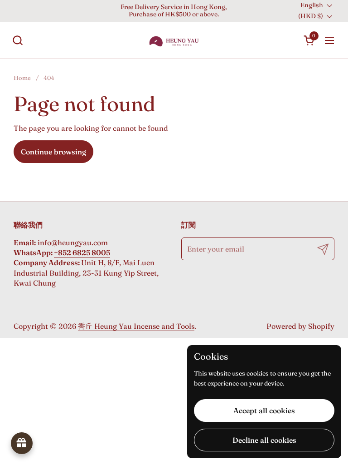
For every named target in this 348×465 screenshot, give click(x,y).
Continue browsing (53, 151)
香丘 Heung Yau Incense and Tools (136, 326)
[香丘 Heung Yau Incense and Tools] (174, 40)
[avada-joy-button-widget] (22, 443)
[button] (17, 40)
